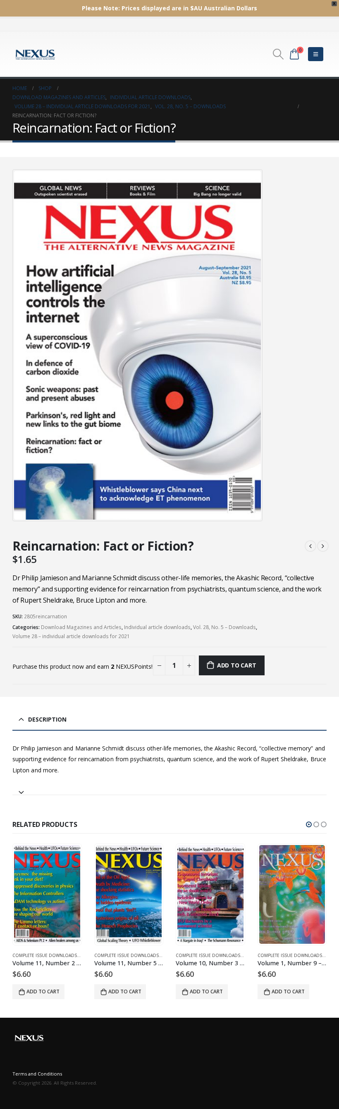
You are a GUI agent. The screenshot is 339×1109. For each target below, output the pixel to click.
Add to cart (236, 665)
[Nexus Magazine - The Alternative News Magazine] (35, 54)
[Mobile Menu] (315, 54)
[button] (309, 824)
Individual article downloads (157, 627)
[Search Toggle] (278, 54)
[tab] (169, 788)
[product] (47, 894)
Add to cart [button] (43, 991)
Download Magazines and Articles (81, 627)
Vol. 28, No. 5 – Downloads (224, 627)
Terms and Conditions (37, 1074)
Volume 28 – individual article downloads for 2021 (71, 636)
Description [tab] (47, 719)
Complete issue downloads (45, 955)
